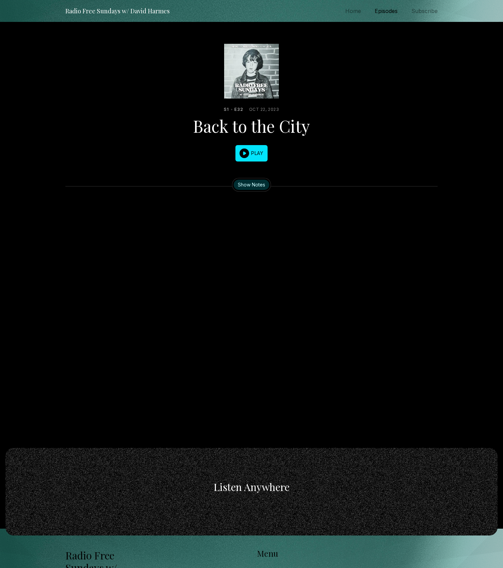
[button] (251, 153)
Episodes (386, 11)
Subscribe (424, 11)
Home (353, 11)
